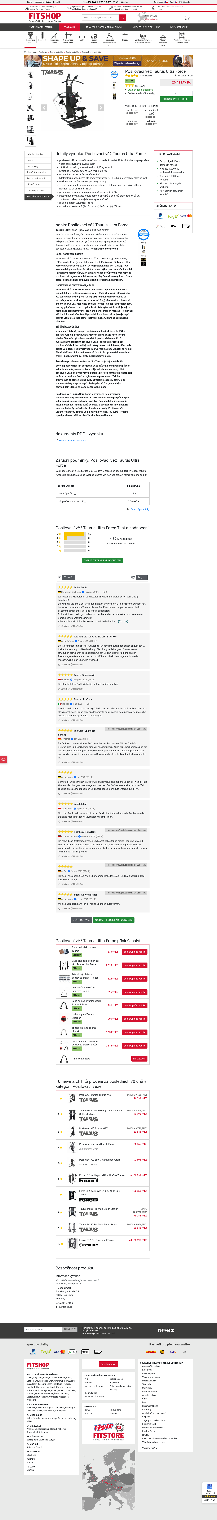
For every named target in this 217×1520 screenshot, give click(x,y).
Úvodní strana (30, 52)
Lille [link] (28, 1455)
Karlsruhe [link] (60, 1387)
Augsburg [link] (37, 1377)
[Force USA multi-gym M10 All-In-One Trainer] (72, 1178)
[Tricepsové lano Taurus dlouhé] (64, 1032)
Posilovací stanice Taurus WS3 (95, 1095)
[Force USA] (88, 1180)
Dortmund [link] (60, 1381)
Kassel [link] (69, 1387)
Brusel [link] (38, 1447)
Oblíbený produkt (36, 190)
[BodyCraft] (88, 1149)
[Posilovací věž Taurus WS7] (72, 1131)
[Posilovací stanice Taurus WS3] (72, 1098)
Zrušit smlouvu (108, 1364)
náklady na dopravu (94, 1386)
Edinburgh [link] (70, 1407)
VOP (87, 1379)
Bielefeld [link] (53, 1377)
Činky (144, 1399)
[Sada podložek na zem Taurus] (64, 951)
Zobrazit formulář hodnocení (102, 560)
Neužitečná (78, 626)
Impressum (39, 2)
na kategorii (139, 1058)
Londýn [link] (39, 1410)
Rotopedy (146, 1409)
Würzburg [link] (31, 1400)
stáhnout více (81, 920)
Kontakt (56, 2)
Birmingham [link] (48, 1407)
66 (89, 534)
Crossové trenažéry (151, 1366)
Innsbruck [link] (46, 1418)
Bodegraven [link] (43, 1429)
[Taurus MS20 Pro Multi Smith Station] (72, 1227)
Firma (29, 2)
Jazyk (172, 2)
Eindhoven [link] (61, 1429)
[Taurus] (52, 72)
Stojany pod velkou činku (153, 1420)
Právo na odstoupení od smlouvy (121, 1388)
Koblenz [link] (30, 1390)
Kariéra (48, 2)
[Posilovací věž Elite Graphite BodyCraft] (72, 1162)
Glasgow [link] (31, 1410)
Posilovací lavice (149, 1391)
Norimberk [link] (48, 1393)
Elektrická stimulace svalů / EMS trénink (160, 1438)
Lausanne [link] (43, 1440)
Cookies (88, 1382)
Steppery (146, 1417)
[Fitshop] (45, 17)
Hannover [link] (40, 1387)
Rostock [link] (64, 1393)
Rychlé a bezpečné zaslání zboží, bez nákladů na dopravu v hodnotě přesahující (86, 9)
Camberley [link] (59, 1407)
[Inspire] (88, 1245)
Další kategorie (178, 27)
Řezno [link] (57, 1393)
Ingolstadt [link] (50, 1387)
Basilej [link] (30, 1440)
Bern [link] (36, 1440)
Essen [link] (49, 1384)
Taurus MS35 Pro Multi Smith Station (98, 1208)
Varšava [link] (30, 1470)
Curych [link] (52, 1440)
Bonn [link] (68, 1377)
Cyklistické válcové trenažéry (155, 1413)
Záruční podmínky (36, 172)
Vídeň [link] (29, 1421)
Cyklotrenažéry (149, 1395)
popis (30, 160)
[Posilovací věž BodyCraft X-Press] (72, 1147)
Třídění (68, 577)
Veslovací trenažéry (151, 1377)
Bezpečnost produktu (38, 196)
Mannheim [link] (70, 1390)
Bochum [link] (61, 1377)
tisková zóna (115, 1410)
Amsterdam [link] (32, 1429)
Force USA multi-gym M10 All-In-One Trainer (102, 1175)
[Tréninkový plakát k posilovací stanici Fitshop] (64, 978)
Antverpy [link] (31, 1447)
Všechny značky (149, 1448)
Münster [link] (39, 1393)
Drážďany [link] (70, 1381)
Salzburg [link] (72, 1418)
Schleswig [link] (43, 1397)
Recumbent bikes (150, 1406)
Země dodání (159, 2)
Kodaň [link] (30, 1462)
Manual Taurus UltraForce (72, 440)
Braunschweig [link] (41, 1381)
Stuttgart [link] (53, 1397)
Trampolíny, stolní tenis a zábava (104, 27)
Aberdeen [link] (31, 1407)
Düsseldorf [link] (32, 1384)
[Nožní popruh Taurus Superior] (64, 1018)
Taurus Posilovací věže (91, 52)
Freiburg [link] (66, 1384)
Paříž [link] (33, 1455)
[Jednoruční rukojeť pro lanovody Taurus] (64, 992)
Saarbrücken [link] (32, 1397)
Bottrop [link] (30, 1381)
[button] (30, 74)
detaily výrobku (35, 154)
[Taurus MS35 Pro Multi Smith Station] (72, 1212)
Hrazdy (145, 1435)
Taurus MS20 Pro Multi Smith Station (98, 1224)
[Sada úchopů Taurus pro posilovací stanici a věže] (64, 1045)
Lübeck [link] (61, 1390)
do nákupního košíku (176, 99)
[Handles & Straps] (64, 1058)
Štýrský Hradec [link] (34, 1418)
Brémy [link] (51, 1381)
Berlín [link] (45, 1377)
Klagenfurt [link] (56, 1418)
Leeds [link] (39, 1407)
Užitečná (64, 626)
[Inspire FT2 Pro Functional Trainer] (72, 1243)
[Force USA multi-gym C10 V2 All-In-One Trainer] (72, 1195)
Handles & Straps (81, 1058)
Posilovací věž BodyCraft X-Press (96, 1144)
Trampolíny (147, 1384)
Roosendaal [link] (32, 1432)
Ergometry (147, 1370)
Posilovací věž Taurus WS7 (93, 1128)
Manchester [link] (48, 1410)
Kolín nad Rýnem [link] (42, 1390)
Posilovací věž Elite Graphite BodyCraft (99, 1159)
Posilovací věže (56, 52)
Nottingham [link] (60, 1410)
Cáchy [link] (29, 1377)
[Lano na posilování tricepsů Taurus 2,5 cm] (64, 1005)
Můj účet (183, 2)
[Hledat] (122, 17)
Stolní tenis (147, 1388)
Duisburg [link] (41, 1384)
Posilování (69, 27)
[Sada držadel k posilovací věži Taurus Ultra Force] (64, 965)
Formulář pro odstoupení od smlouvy (95, 1395)
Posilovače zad (149, 1431)
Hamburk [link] (31, 1387)
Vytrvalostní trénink (41, 27)
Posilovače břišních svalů (153, 1427)
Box (144, 1402)
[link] (160, 216)
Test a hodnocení (36, 178)
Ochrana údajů (116, 1379)
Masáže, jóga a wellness (146, 27)
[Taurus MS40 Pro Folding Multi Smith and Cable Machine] (72, 1114)
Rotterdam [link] (43, 1432)
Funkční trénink (149, 1424)
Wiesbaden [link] (64, 1397)
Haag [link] (52, 1429)
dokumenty (33, 166)
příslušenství (33, 184)
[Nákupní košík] (188, 17)
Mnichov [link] (30, 1393)
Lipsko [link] (54, 1390)
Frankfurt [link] (57, 1384)
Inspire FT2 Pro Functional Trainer (97, 1240)
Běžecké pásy (148, 1373)
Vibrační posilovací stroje (153, 1442)
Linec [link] (64, 1418)
